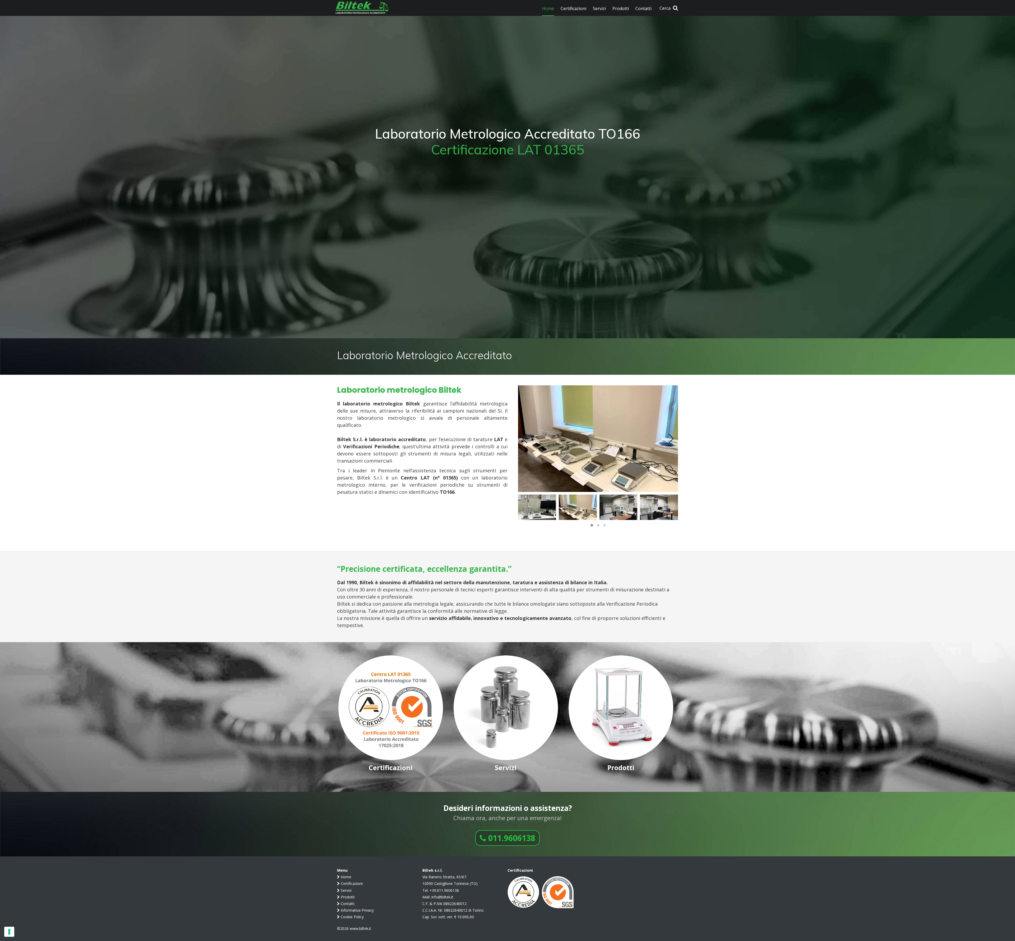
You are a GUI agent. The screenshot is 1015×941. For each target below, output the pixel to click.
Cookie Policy (352, 916)
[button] (592, 525)
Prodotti (347, 896)
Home (345, 876)
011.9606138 (510, 838)
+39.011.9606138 (444, 890)
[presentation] (525, 438)
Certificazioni (351, 883)
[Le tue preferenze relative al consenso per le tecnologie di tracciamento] (9, 932)
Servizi (346, 890)
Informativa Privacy (357, 910)
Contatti (347, 903)
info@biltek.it (442, 896)
